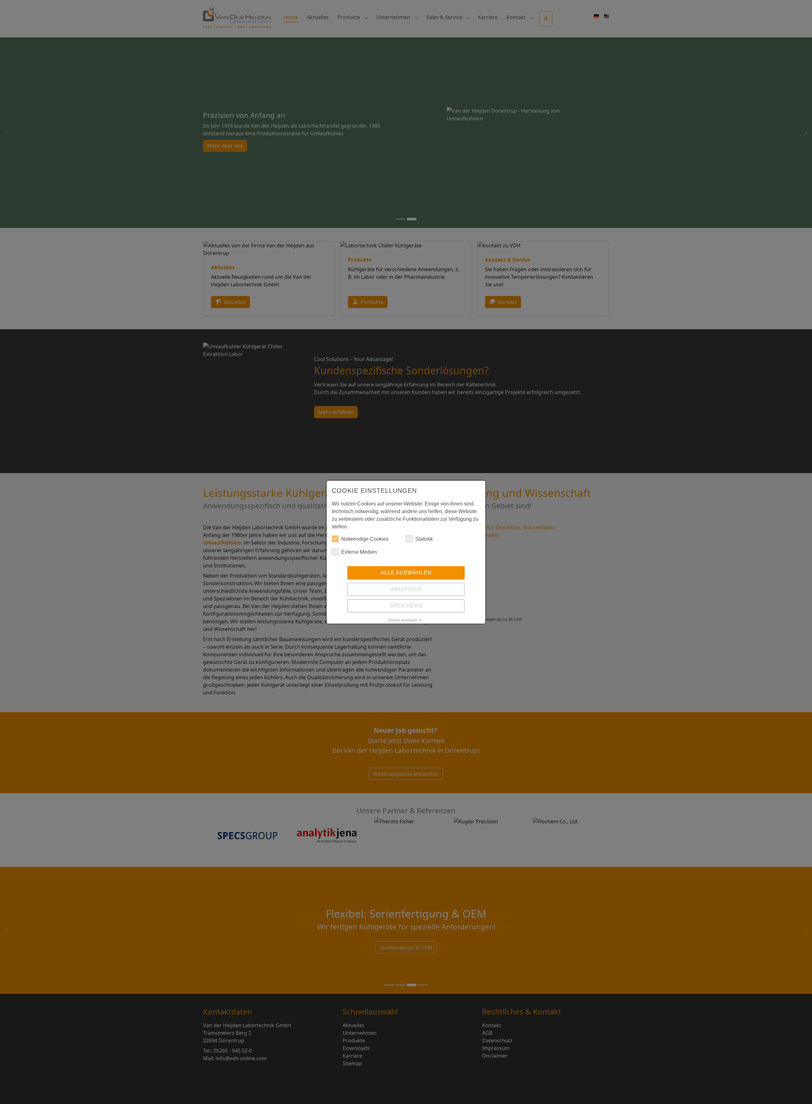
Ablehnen (406, 589)
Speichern (406, 605)
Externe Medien (359, 552)
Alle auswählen (406, 572)
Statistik (424, 539)
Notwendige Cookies (365, 539)
